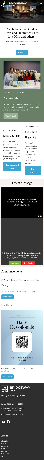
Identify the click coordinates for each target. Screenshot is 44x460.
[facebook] (8, 421)
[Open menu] (41, 4)
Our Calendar (33, 171)
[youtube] (3, 421)
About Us (22, 52)
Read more (8, 297)
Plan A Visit (10, 115)
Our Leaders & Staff (12, 167)
